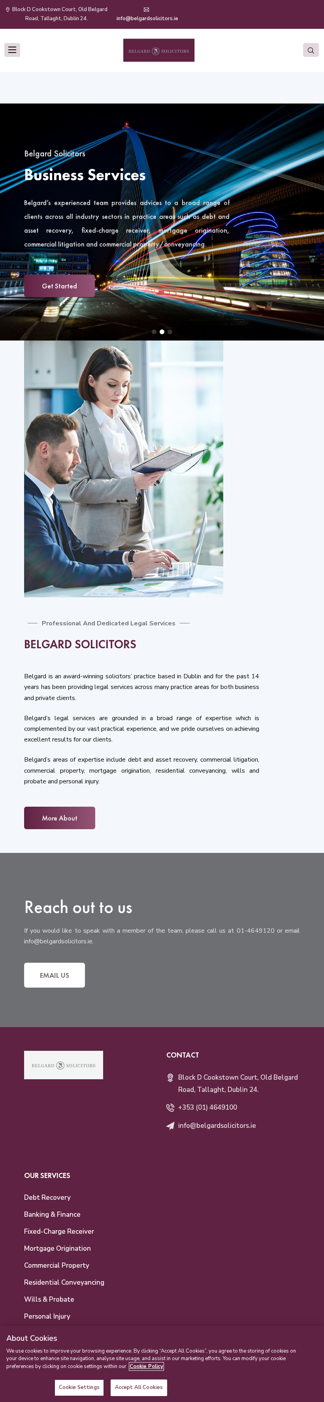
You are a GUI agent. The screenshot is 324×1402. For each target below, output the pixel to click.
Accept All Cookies (139, 1387)
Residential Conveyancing (64, 1282)
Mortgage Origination (57, 1248)
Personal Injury (47, 1316)
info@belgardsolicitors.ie (147, 18)
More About (59, 817)
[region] (162, 1364)
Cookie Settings (79, 1387)
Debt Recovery (47, 1197)
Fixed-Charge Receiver (59, 1231)
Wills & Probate (49, 1299)
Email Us (54, 975)
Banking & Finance (52, 1214)
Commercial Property (56, 1265)
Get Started (59, 285)
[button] (154, 331)
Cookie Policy (146, 1366)
